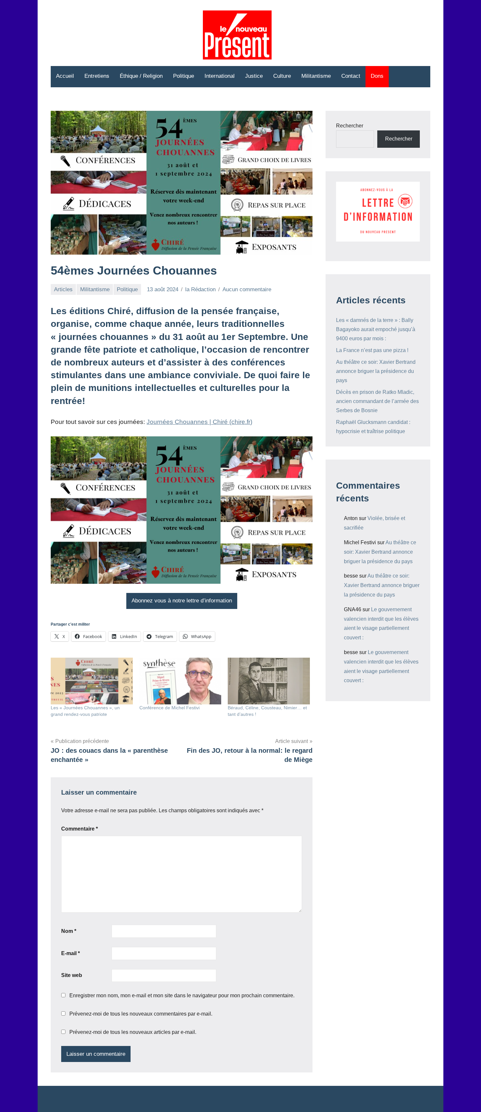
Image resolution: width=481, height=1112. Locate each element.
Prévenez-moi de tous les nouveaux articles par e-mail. (132, 1032)
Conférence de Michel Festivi (169, 707)
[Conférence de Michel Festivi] (180, 681)
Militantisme (316, 76)
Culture (282, 76)
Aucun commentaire (247, 289)
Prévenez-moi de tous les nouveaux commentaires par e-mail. (140, 1014)
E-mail (70, 953)
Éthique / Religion (141, 76)
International (220, 76)
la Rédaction (200, 289)
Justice (254, 76)
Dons (377, 76)
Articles (63, 289)
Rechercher (349, 125)
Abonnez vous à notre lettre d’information (182, 601)
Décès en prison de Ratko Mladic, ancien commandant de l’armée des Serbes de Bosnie (377, 401)
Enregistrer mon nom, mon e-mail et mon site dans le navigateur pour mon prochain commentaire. (181, 995)
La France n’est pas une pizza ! (372, 350)
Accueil (65, 76)
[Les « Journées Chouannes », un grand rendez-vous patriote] (92, 681)
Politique (183, 76)
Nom (68, 931)
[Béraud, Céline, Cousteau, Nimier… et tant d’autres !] (269, 681)
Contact (350, 76)
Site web (71, 975)
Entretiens (96, 76)
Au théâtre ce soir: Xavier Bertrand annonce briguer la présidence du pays (376, 371)
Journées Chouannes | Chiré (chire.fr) (199, 421)
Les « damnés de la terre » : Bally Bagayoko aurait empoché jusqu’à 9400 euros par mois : (375, 329)
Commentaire (79, 829)
